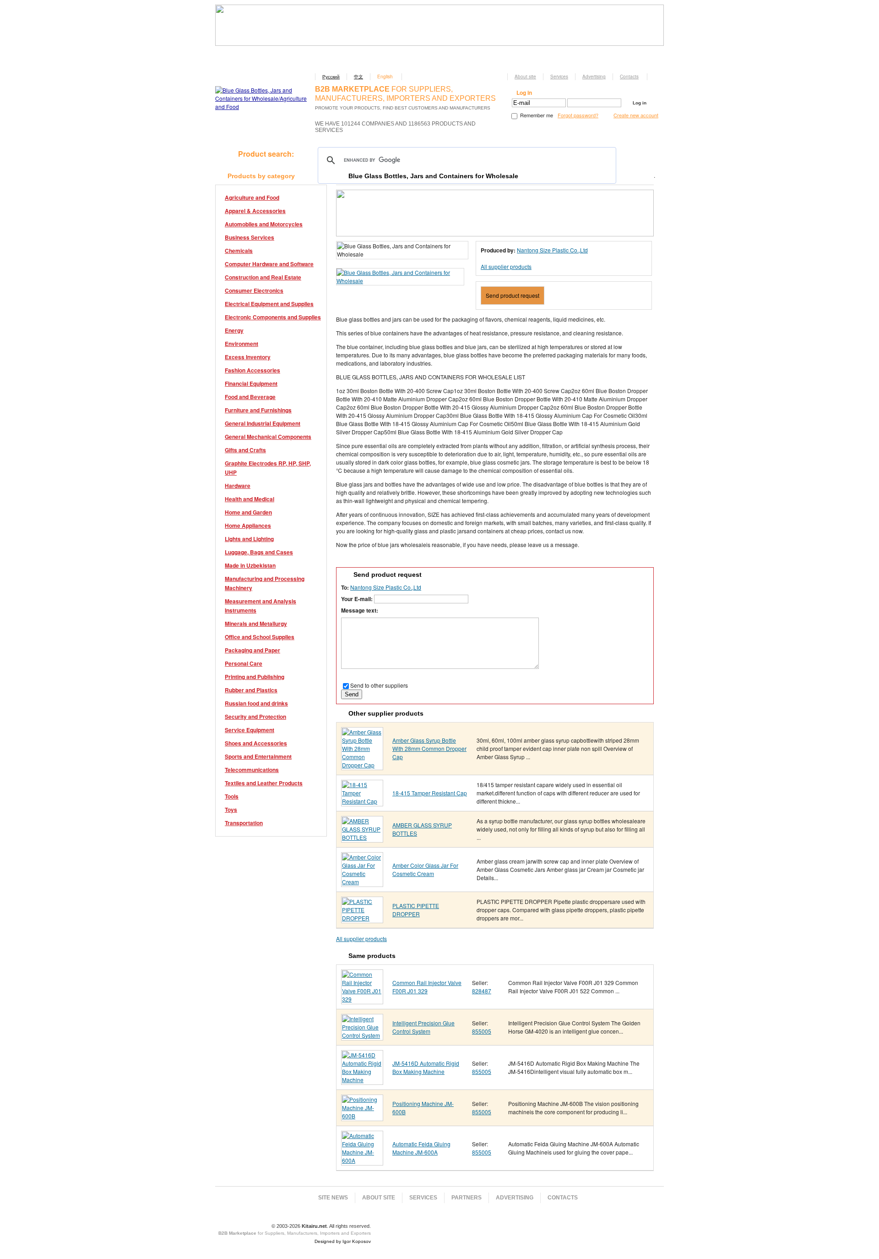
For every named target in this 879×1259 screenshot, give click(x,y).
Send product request (512, 295)
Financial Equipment (251, 383)
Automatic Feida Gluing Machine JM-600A (421, 1148)
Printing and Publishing (254, 677)
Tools (232, 796)
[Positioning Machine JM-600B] (362, 1116)
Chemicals (239, 250)
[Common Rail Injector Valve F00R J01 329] (362, 999)
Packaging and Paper (252, 650)
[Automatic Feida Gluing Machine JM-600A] (362, 1160)
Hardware (237, 486)
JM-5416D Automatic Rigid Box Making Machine (425, 1067)
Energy (234, 330)
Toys (231, 809)
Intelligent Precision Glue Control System (423, 1027)
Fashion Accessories (252, 370)
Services (559, 76)
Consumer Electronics (254, 290)
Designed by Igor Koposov (343, 1241)
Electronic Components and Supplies (273, 317)
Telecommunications (252, 770)
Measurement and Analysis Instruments (260, 605)
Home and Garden (248, 512)
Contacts (629, 76)
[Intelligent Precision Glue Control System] (362, 1035)
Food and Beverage (250, 397)
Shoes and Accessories (256, 743)
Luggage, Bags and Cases (259, 552)
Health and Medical (249, 499)
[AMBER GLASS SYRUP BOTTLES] (362, 837)
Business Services (249, 237)
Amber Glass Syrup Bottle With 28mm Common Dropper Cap (429, 748)
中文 (358, 76)
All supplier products (506, 266)
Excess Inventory (248, 357)
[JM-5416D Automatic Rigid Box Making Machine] (362, 1080)
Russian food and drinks (256, 703)
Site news (333, 1197)
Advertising (594, 76)
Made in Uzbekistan (250, 565)
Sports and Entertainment (258, 756)
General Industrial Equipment (262, 423)
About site (525, 76)
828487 (481, 991)
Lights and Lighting (249, 539)
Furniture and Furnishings (258, 410)
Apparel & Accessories (255, 211)
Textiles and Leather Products (264, 783)
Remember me (536, 115)
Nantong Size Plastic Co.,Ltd (552, 250)
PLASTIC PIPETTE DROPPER (415, 910)
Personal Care (243, 663)
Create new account (635, 115)
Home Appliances (248, 525)
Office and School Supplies (259, 637)
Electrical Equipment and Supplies (269, 304)
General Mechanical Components (268, 436)
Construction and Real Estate (263, 277)
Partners (466, 1197)
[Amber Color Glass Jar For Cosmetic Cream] (362, 882)
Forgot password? (578, 115)
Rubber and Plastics (251, 690)
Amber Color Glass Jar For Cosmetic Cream (425, 869)
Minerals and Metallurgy (256, 623)
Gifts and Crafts (245, 450)
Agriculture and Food (252, 197)
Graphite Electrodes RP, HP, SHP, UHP (268, 467)
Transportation (244, 823)
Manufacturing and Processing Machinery (264, 583)
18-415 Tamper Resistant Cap (429, 793)
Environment (241, 343)
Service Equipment (249, 730)
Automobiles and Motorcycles (264, 224)
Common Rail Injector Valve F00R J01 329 (426, 987)
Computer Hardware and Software (269, 264)
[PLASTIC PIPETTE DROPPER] (362, 918)
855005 (481, 1031)
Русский (331, 76)
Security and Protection (255, 716)
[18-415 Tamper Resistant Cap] (362, 801)
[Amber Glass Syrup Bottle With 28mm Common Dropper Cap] (362, 765)
